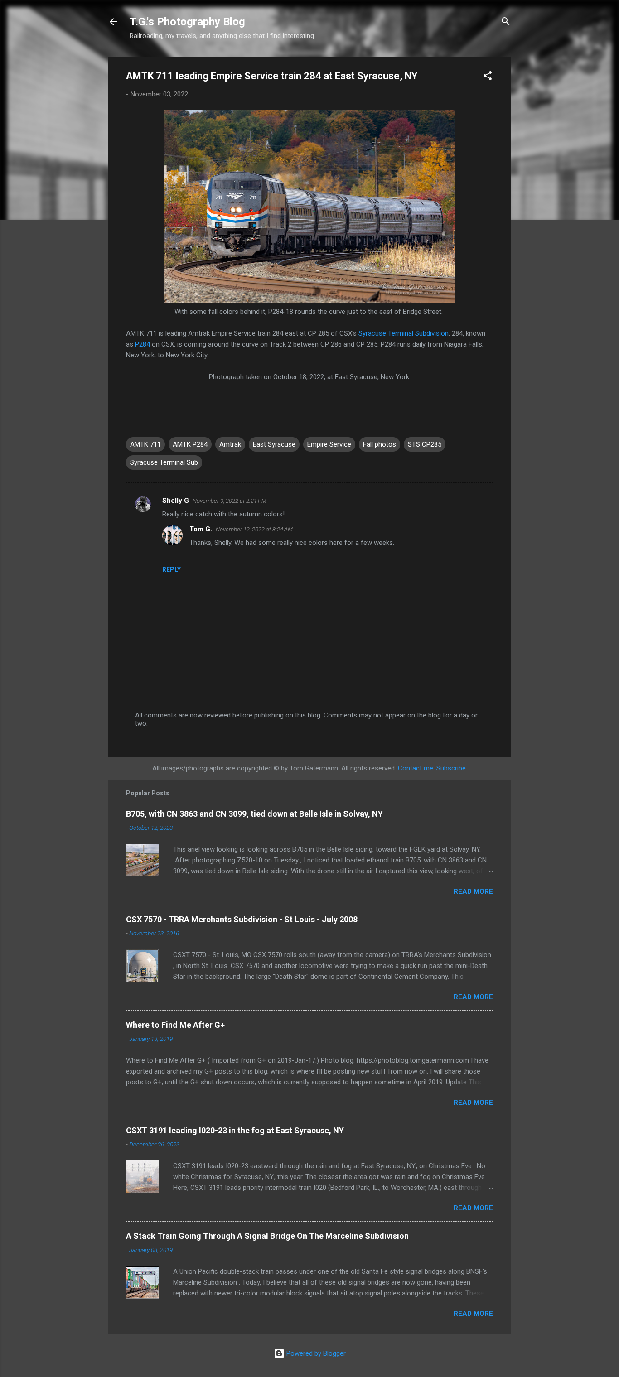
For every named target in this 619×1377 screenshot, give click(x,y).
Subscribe (451, 768)
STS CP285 (424, 444)
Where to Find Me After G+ (175, 1025)
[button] (487, 77)
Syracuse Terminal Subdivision (403, 333)
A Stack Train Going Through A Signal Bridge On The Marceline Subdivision (267, 1236)
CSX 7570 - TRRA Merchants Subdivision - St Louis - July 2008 (242, 919)
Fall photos (379, 444)
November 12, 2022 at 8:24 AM (254, 529)
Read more (473, 891)
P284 (142, 344)
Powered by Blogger (315, 1353)
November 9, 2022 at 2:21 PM (229, 500)
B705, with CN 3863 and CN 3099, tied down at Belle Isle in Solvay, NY (254, 813)
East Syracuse (274, 444)
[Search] (505, 22)
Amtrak (230, 444)
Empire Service (329, 444)
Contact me (415, 768)
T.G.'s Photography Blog (187, 21)
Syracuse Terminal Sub (164, 462)
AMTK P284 (190, 444)
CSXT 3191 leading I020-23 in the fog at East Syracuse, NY (235, 1130)
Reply (171, 569)
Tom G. (200, 529)
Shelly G (175, 500)
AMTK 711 (145, 444)
